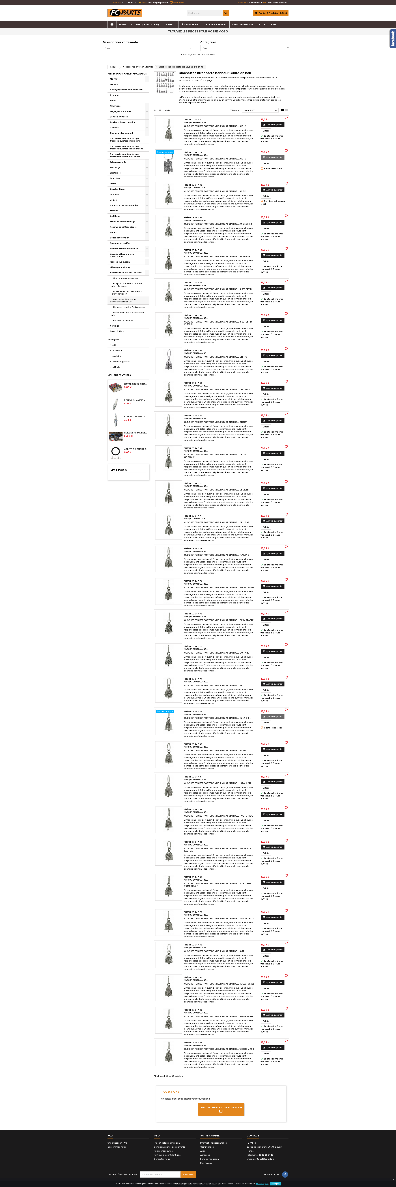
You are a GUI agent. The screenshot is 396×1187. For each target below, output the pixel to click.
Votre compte (210, 1135)
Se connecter (256, 2)
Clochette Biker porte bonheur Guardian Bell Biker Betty (218, 289)
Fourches (115, 178)
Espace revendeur (242, 24)
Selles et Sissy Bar (119, 237)
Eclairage (115, 167)
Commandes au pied (121, 133)
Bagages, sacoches (120, 111)
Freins (113, 183)
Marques (113, 339)
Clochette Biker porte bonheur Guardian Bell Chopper (217, 389)
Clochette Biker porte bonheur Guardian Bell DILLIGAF (216, 522)
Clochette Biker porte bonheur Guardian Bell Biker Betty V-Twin (218, 323)
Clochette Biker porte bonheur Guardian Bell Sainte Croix (219, 918)
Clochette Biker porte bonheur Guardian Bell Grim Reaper (219, 620)
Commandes (207, 1146)
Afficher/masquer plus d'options (199, 54)
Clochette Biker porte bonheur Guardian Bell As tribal (217, 256)
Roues (113, 232)
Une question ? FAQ (147, 24)
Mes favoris (176, 2)
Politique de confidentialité (167, 1154)
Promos (114, 84)
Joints (113, 199)
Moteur (114, 210)
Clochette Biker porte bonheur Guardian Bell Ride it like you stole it (217, 885)
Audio (113, 100)
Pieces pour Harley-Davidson (127, 73)
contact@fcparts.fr (158, 2)
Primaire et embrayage (122, 221)
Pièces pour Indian (120, 261)
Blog (262, 24)
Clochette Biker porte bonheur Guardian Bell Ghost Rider (219, 587)
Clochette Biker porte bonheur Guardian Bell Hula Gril (217, 718)
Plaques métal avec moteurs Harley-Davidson (126, 284)
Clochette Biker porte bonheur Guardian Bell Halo (214, 685)
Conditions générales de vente (169, 1146)
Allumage (115, 105)
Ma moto (124, 24)
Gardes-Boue (117, 189)
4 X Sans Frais (189, 24)
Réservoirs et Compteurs (123, 226)
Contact (170, 24)
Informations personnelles (213, 1142)
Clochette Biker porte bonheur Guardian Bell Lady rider (218, 783)
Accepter (276, 1184)
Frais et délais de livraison (167, 1142)
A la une (114, 95)
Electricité (115, 172)
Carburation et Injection (123, 122)
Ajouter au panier (272, 124)
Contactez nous (162, 1158)
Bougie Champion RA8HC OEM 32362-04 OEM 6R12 (136, 400)
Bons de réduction (209, 1158)
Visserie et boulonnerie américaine (122, 255)
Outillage (115, 216)
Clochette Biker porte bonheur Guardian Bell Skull (215, 951)
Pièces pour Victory (120, 267)
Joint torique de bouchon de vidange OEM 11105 (136, 449)
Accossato (117, 350)
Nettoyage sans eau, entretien (126, 89)
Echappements (118, 162)
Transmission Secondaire (124, 248)
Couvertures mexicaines (125, 278)
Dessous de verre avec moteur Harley (127, 313)
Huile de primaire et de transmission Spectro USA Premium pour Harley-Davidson (136, 432)
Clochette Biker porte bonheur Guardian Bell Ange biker (218, 223)
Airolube (116, 356)
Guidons (114, 194)
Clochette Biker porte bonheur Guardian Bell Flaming (216, 554)
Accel (115, 344)
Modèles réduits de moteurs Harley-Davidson (126, 292)
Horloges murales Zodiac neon (129, 307)
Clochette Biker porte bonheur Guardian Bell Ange (214, 191)
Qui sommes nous (117, 1146)
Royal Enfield (117, 331)
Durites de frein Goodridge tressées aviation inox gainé (125, 139)
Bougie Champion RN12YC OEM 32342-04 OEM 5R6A (136, 416)
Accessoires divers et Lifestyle (126, 272)
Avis (273, 24)
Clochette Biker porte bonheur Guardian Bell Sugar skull (219, 983)
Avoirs (203, 1150)
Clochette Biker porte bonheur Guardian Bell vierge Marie (219, 1049)
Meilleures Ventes (119, 375)
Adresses (205, 1154)
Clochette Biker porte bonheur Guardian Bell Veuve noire (218, 1016)
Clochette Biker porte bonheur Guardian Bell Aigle (215, 126)
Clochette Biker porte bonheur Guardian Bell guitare (216, 652)
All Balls (116, 367)
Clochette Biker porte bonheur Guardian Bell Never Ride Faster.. (217, 849)
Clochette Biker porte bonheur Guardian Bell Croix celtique (215, 456)
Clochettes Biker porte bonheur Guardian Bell (123, 300)
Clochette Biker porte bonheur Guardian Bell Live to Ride (218, 815)
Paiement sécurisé (163, 1150)
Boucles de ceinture (123, 320)
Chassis (114, 127)
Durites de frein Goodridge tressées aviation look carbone (126, 147)
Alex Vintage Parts (121, 361)
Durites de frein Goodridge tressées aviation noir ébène (125, 155)
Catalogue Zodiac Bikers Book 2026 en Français (136, 384)
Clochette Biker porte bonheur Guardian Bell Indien (215, 750)
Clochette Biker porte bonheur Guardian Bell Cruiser (216, 489)
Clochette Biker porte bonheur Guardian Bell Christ (216, 422)
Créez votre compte (276, 2)
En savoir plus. (262, 1184)
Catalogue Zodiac (215, 24)
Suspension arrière (120, 243)
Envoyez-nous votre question (221, 1107)
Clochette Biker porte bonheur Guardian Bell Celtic (215, 356)
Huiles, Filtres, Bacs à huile (124, 205)
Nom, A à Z (261, 110)
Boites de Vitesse (119, 116)
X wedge (114, 325)
